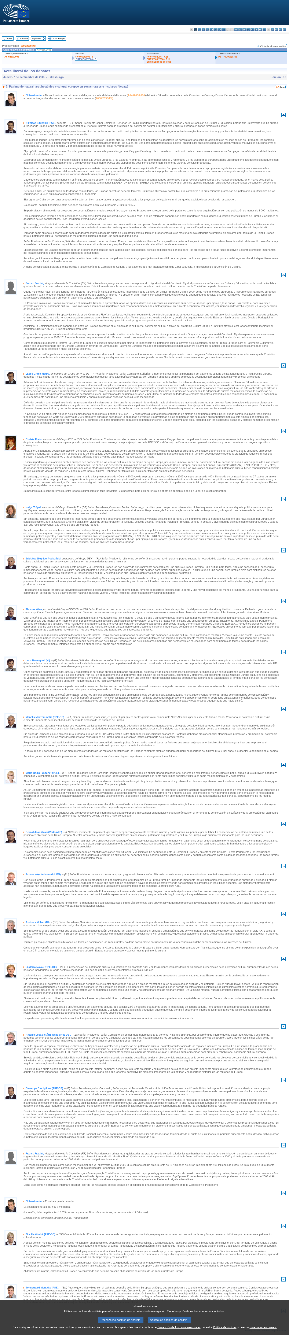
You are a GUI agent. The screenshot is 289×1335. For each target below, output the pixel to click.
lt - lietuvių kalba (244, 29)
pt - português (264, 29)
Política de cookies (225, 1327)
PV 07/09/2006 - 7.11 (157, 56)
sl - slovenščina (276, 29)
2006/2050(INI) (28, 46)
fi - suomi (280, 29)
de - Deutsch (207, 29)
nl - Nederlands (256, 29)
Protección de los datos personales (179, 1327)
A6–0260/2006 (136, 95)
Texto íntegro (58, 38)
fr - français (224, 29)
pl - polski (260, 29)
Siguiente (36, 38)
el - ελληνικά (215, 29)
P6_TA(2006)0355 (227, 56)
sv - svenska (284, 29)
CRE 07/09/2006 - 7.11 (158, 59)
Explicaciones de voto (159, 61)
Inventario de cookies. (263, 1327)
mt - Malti (252, 29)
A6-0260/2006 (11, 56)
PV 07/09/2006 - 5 (84, 56)
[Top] (283, 116)
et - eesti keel (211, 29)
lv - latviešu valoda (240, 29)
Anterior (24, 38)
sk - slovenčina (272, 29)
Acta (282, 87)
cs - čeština (199, 29)
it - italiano (236, 29)
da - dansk (203, 29)
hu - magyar (248, 29)
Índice (9, 38)
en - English (220, 29)
